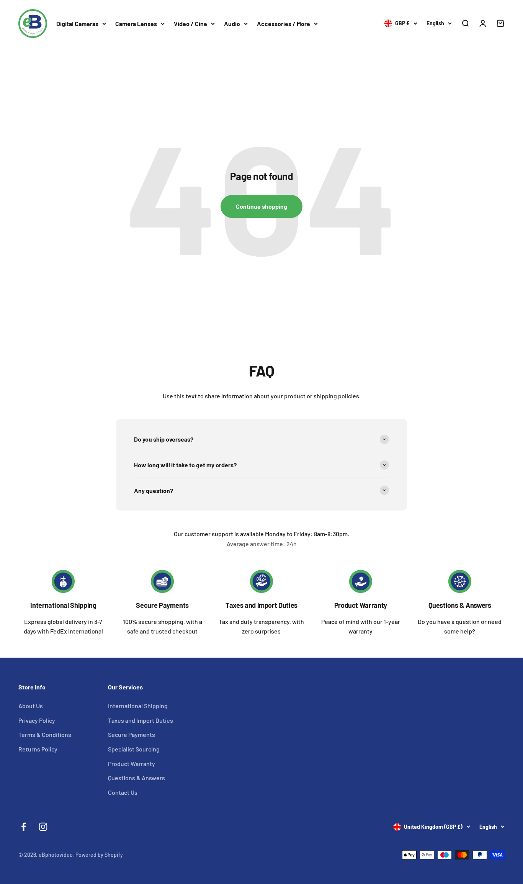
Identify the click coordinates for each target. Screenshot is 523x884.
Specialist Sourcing (134, 749)
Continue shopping (261, 206)
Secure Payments (162, 605)
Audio (232, 23)
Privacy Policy (36, 720)
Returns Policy (37, 749)
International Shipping (63, 605)
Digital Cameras (77, 23)
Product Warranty (360, 605)
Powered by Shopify (99, 854)
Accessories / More (283, 23)
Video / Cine (190, 23)
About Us (30, 705)
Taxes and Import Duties (261, 605)
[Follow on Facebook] (23, 827)
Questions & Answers (459, 605)
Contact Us (122, 792)
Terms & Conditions (44, 734)
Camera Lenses (136, 23)
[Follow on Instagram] (43, 827)
